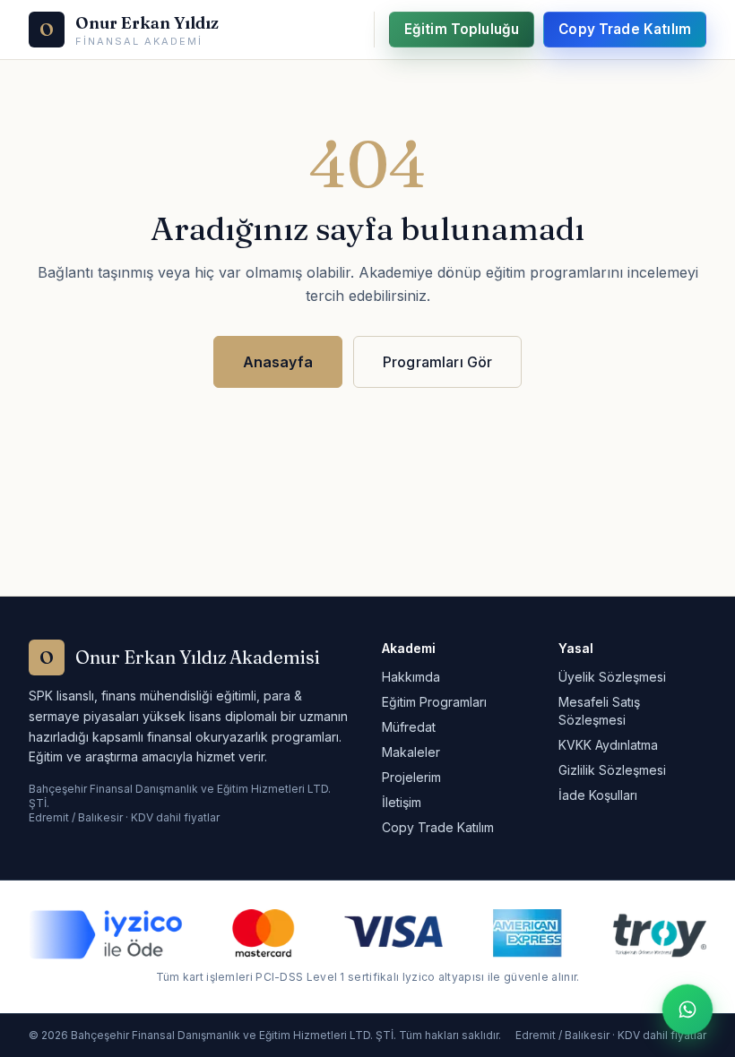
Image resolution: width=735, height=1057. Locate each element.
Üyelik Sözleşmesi (612, 676)
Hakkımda (411, 676)
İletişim (401, 802)
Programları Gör (437, 362)
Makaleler (411, 752)
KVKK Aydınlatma (608, 744)
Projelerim (411, 777)
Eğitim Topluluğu (461, 29)
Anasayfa (278, 362)
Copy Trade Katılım (624, 29)
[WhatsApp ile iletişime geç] (687, 1009)
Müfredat (409, 727)
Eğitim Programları (434, 701)
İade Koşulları (597, 795)
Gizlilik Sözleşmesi (612, 770)
